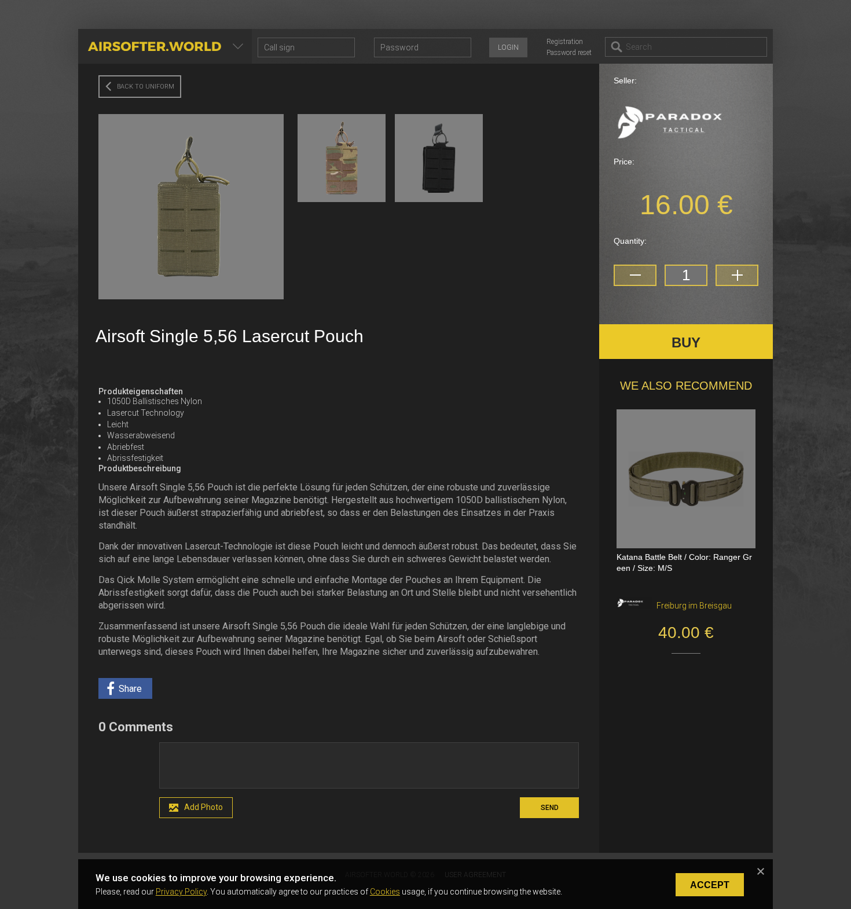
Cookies (385, 891)
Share (130, 688)
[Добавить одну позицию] (737, 275)
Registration (564, 42)
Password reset (569, 53)
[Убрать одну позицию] (635, 275)
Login (508, 47)
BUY (686, 342)
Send (550, 808)
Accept (709, 885)
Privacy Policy (181, 891)
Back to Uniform (145, 86)
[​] (369, 765)
